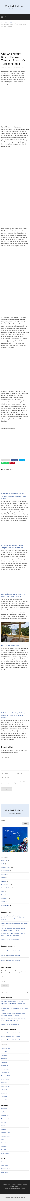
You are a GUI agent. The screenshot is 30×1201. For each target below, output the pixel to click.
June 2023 (4, 1055)
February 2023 (5, 1069)
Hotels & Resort (10, 23)
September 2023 (5, 1048)
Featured (3, 874)
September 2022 (5, 1086)
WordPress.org (5, 1172)
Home (2, 23)
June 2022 (4, 1093)
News (2, 891)
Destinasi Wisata (5, 867)
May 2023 (4, 1058)
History (3, 877)
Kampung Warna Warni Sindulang (10, 939)
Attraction (4, 860)
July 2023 (4, 1052)
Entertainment (5, 870)
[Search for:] (15, 992)
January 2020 (5, 1096)
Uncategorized (5, 905)
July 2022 (4, 1089)
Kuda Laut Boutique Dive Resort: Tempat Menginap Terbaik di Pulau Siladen (13, 496)
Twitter (22, 460)
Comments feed (5, 1168)
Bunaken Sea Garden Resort (11, 645)
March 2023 (4, 1065)
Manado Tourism (5, 888)
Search (3, 820)
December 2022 (5, 1076)
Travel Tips (4, 901)
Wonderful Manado (15, 6)
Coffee (3, 864)
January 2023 (5, 1072)
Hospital (3, 881)
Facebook (14, 460)
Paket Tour (4, 894)
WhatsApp (5, 462)
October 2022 (5, 1082)
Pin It (12, 462)
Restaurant (4, 898)
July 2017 (3, 1100)
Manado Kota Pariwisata (13, 951)
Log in (3, 1162)
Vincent (3, 951)
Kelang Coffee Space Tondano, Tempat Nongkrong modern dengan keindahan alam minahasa (13, 917)
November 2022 (5, 1079)
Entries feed (4, 1165)
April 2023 (4, 1062)
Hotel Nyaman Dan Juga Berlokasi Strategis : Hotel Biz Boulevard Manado (13, 715)
